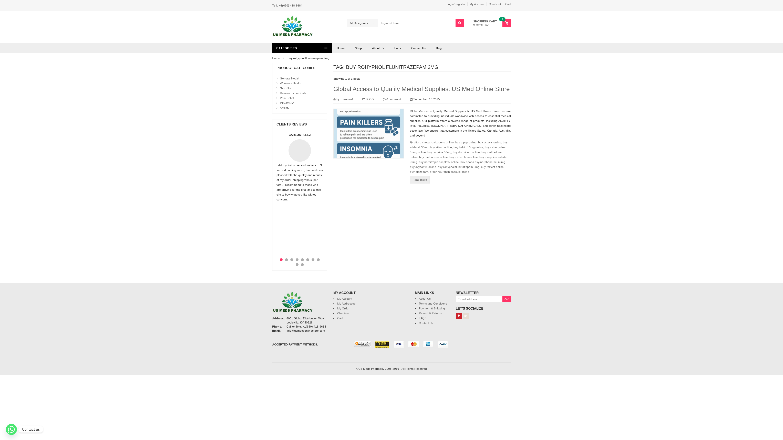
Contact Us (418, 48)
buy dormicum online (466, 152)
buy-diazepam (419, 171)
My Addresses (346, 303)
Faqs (397, 48)
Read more (420, 179)
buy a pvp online (466, 142)
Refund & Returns (430, 313)
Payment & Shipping (432, 308)
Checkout (495, 4)
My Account (477, 4)
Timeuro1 (347, 99)
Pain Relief (287, 98)
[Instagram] (465, 316)
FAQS (422, 318)
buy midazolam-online (463, 157)
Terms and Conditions (433, 303)
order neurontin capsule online (449, 171)
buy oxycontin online (423, 166)
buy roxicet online (492, 166)
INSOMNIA (287, 102)
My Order (343, 308)
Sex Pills (285, 88)
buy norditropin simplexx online (439, 162)
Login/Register (456, 4)
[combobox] (362, 23)
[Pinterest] (458, 316)
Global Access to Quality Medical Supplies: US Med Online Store (421, 89)
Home (341, 48)
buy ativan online (441, 147)
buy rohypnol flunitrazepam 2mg (458, 166)
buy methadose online (433, 157)
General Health (290, 78)
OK (506, 299)
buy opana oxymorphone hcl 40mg (482, 162)
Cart (508, 4)
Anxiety (284, 107)
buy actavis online (489, 142)
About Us (378, 48)
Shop (358, 48)
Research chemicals (293, 93)
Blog (439, 48)
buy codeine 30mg (439, 152)
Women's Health (290, 83)
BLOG (370, 99)
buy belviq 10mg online (468, 147)
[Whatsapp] (11, 429)
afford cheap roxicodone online (434, 142)
